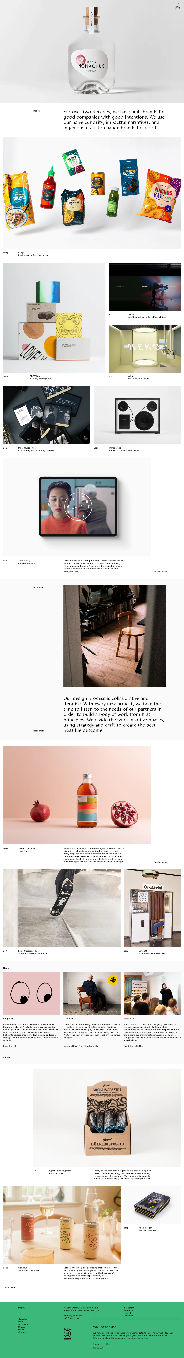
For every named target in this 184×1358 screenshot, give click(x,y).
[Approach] (114, 636)
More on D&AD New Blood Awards (80, 1046)
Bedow (21, 1307)
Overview (22, 1319)
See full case (160, 571)
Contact (22, 1332)
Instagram (129, 1307)
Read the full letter (133, 1046)
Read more (38, 730)
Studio (21, 1327)
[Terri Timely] (77, 507)
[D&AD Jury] (91, 993)
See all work (9, 1287)
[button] (178, 7)
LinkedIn (128, 1313)
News (21, 1329)
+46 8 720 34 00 (71, 1318)
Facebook (128, 1310)
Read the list (9, 1046)
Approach (23, 1324)
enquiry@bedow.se (72, 1315)
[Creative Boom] (31, 993)
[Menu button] (178, 7)
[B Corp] (152, 993)
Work (20, 1321)
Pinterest (128, 1315)
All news (7, 1057)
